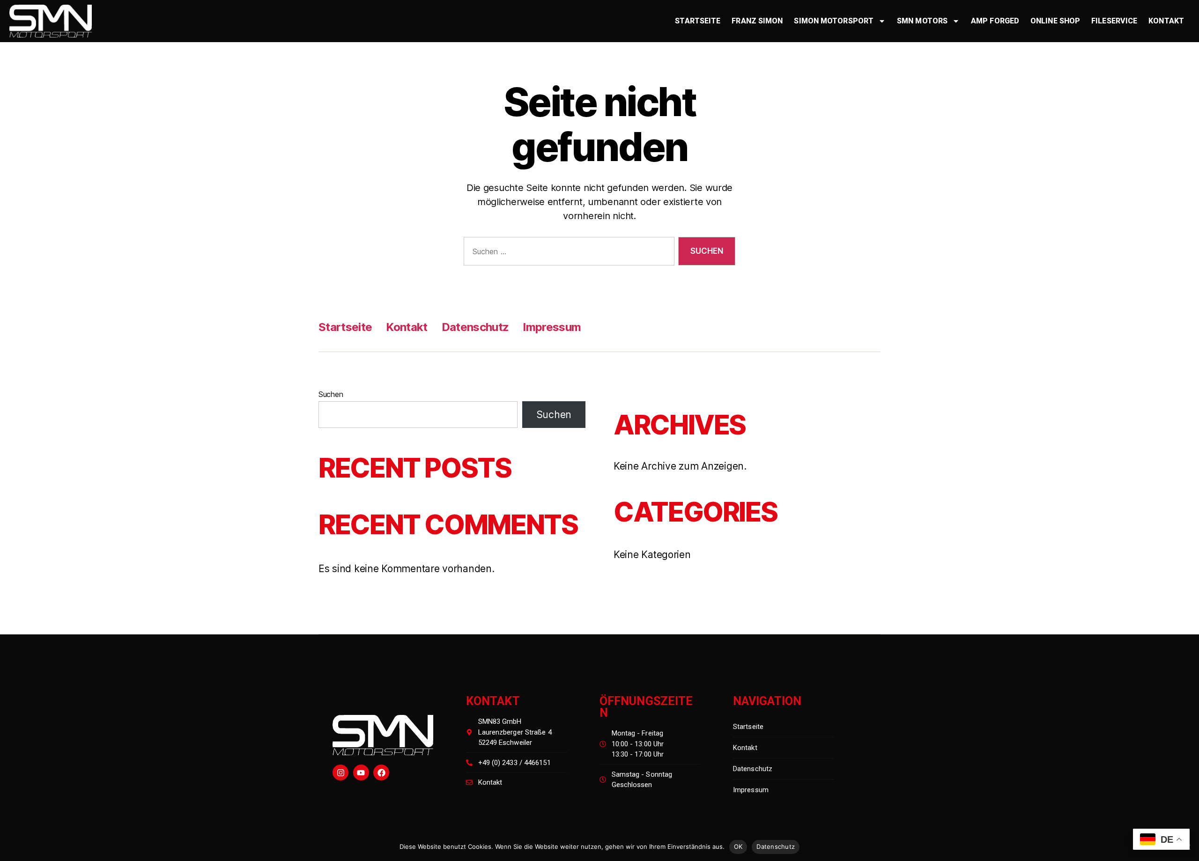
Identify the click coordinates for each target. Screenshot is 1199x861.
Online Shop (1055, 20)
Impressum (552, 327)
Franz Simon (757, 20)
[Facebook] (381, 772)
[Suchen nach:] (567, 253)
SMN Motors (922, 20)
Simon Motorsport (833, 20)
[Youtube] (361, 772)
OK (738, 846)
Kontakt (1166, 20)
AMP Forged (995, 20)
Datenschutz (475, 327)
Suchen (330, 394)
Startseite (697, 20)
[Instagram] (340, 772)
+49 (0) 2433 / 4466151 (514, 762)
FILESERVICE (1114, 20)
